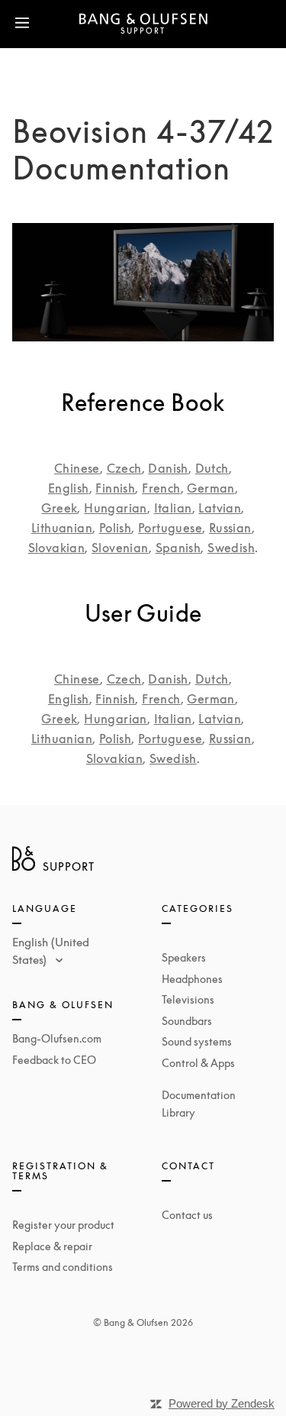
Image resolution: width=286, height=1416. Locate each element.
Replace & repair (52, 1246)
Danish (168, 468)
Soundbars (187, 1020)
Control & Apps (198, 1062)
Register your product (63, 1224)
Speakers (184, 957)
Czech (124, 468)
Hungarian (115, 508)
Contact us (187, 1214)
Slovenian (120, 547)
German (210, 488)
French (161, 488)
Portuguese (170, 527)
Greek (59, 508)
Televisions (188, 999)
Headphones (192, 978)
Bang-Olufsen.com (56, 1038)
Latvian (219, 508)
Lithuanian (61, 527)
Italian (173, 508)
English (68, 488)
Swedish (231, 547)
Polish (115, 527)
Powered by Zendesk (222, 1403)
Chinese (77, 468)
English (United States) (50, 950)
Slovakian (56, 547)
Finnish (115, 488)
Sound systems (197, 1041)
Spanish (178, 547)
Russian (230, 527)
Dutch (212, 468)
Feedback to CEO (54, 1059)
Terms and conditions (62, 1266)
